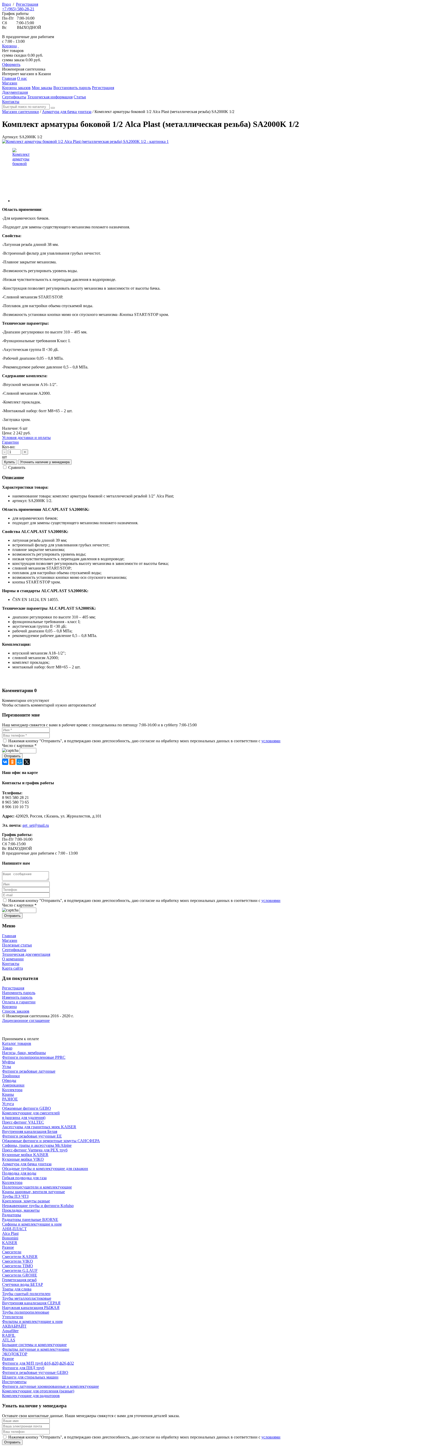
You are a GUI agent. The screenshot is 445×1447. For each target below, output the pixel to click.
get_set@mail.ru (35, 825)
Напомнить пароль (18, 992)
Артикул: (10, 137)
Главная (9, 936)
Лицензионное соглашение (26, 1020)
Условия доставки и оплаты (26, 437)
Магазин (9, 940)
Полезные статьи (17, 945)
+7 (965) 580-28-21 (18, 9)
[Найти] (53, 108)
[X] (27, 762)
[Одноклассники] (12, 762)
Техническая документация (26, 954)
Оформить (11, 64)
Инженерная (23, 69)
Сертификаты (14, 950)
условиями (270, 741)
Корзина (9, 46)
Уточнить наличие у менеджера (45, 462)
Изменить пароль (17, 997)
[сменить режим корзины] (18, 46)
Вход (6, 4)
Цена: (7, 433)
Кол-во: (8, 447)
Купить (9, 462)
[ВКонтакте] (5, 762)
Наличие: (10, 428)
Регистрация (27, 4)
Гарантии (10, 442)
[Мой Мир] (19, 762)
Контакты (10, 963)
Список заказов (15, 1011)
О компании (13, 959)
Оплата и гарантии (19, 1002)
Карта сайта (12, 968)
